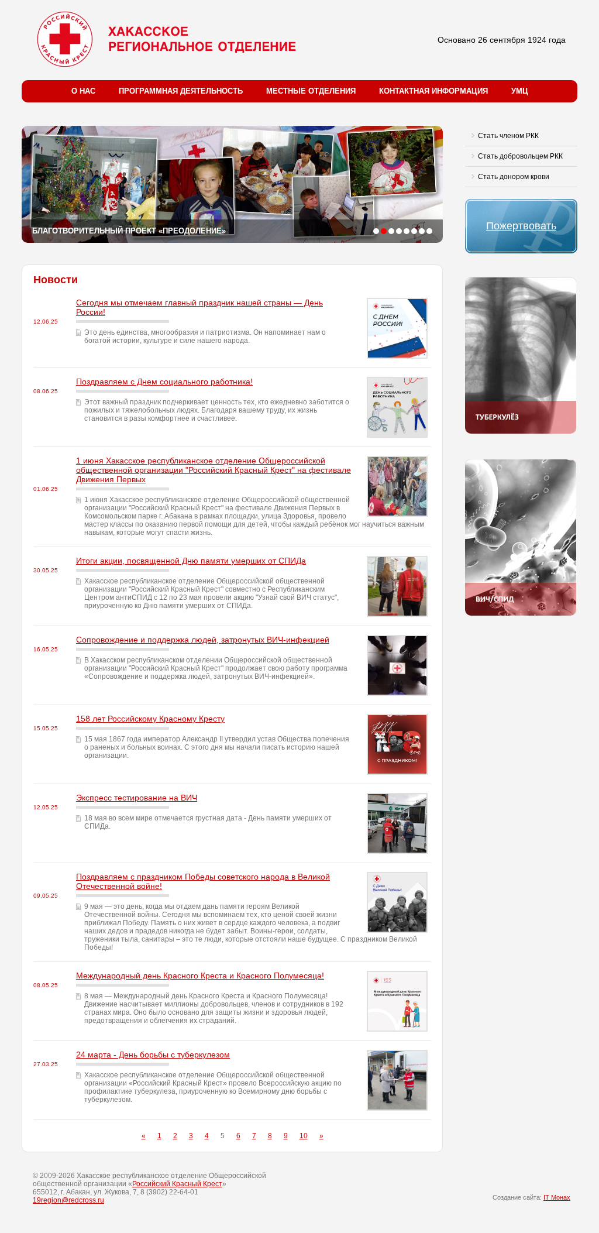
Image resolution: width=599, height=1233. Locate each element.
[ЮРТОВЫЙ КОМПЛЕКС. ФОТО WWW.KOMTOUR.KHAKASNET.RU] (414, 231)
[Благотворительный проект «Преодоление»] (384, 231)
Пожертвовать (521, 226)
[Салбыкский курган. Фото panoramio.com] (376, 231)
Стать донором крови (513, 177)
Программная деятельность (181, 91)
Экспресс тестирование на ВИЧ (136, 797)
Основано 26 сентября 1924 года (502, 39)
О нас (83, 91)
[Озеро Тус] (406, 231)
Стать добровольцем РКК (520, 156)
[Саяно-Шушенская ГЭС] (391, 231)
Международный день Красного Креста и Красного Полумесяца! (200, 975)
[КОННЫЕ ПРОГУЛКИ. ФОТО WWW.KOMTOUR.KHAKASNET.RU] (429, 231)
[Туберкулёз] (520, 431)
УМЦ (519, 91)
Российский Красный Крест (177, 1184)
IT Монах (556, 1197)
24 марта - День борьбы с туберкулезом (153, 1054)
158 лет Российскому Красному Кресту (150, 718)
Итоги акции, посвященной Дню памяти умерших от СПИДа (191, 560)
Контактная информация (433, 91)
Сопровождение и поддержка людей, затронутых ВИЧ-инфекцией (202, 639)
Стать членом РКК (508, 136)
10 (304, 1136)
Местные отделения (311, 91)
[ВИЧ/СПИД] (520, 613)
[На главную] (170, 39)
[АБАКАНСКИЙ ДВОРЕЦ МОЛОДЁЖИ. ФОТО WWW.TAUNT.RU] (422, 231)
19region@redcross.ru (68, 1200)
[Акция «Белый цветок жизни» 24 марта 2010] (399, 231)
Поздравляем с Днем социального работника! (164, 381)
